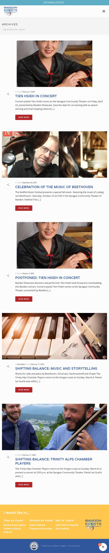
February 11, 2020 (37, 364)
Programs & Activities (41, 528)
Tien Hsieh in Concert (36, 96)
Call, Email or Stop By (67, 524)
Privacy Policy (74, 546)
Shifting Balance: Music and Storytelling (56, 368)
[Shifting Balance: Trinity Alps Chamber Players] (54, 427)
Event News (21, 364)
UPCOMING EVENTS (53, 2)
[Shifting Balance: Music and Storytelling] (54, 336)
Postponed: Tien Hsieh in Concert (47, 278)
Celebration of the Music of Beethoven (54, 187)
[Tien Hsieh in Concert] (54, 64)
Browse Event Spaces (15, 524)
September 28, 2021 (29, 182)
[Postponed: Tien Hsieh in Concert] (54, 245)
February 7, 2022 (28, 92)
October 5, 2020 (28, 273)
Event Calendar (38, 524)
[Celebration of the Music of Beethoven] (54, 154)
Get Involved (62, 528)
